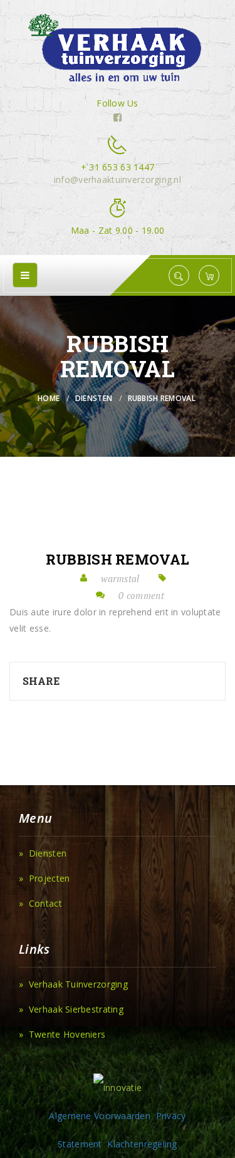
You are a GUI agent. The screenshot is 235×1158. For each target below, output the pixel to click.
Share (41, 680)
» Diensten (42, 853)
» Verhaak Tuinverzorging (73, 984)
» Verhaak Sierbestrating (71, 1009)
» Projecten (44, 878)
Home (49, 398)
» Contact (40, 903)
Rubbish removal (117, 559)
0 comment (141, 595)
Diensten (93, 398)
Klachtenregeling (142, 1144)
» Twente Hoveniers (62, 1034)
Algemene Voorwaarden (99, 1116)
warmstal (120, 578)
